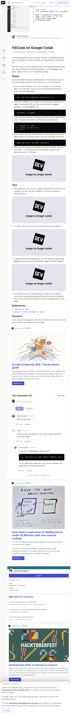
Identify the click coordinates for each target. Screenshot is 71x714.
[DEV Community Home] (3, 2)
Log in (51, 2)
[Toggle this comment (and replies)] (13, 419)
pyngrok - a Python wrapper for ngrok (29, 312)
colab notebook (38, 82)
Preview (29, 409)
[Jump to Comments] (4, 59)
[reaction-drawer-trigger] (3, 51)
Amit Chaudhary (22, 36)
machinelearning (19, 52)
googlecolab (42, 52)
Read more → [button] (18, 383)
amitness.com (58, 38)
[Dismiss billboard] (68, 683)
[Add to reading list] (4, 66)
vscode (51, 52)
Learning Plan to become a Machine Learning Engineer (28, 611)
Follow (39, 576)
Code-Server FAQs (21, 309)
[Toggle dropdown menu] (64, 328)
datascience (31, 52)
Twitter (63, 320)
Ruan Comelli (23, 448)
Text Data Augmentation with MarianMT (26, 603)
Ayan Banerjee (22, 416)
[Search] (9, 2)
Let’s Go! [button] (6, 710)
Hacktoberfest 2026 (47, 670)
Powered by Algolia (38, 2)
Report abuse (45, 475)
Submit (19, 409)
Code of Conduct (33, 475)
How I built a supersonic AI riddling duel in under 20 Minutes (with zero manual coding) (37, 535)
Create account (62, 2)
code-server (37, 86)
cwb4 (19, 430)
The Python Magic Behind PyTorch (21, 618)
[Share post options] (4, 79)
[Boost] (4, 72)
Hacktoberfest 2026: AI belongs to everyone (33, 665)
